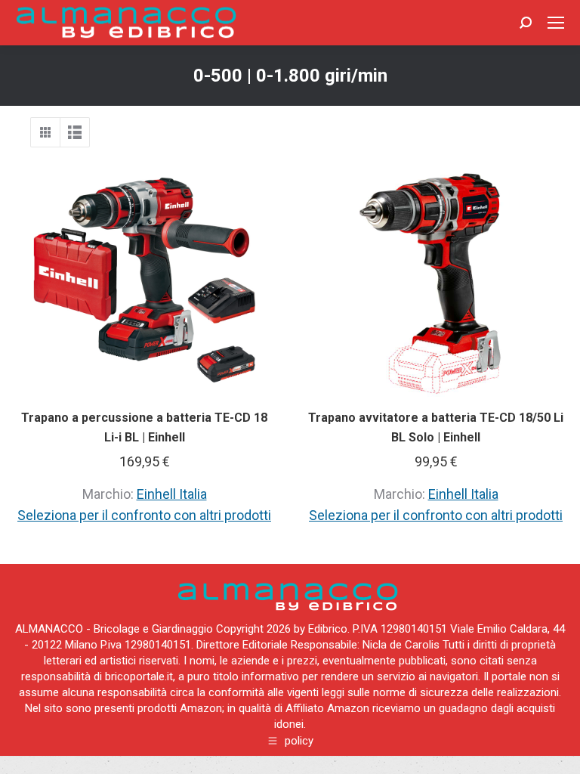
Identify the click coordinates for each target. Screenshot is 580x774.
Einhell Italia (172, 494)
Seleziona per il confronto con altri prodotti (144, 515)
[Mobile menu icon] (556, 23)
